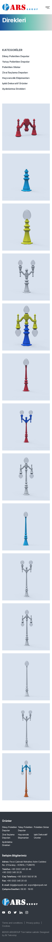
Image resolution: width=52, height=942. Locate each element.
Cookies (6, 926)
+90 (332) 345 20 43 (17, 880)
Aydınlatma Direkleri (13, 89)
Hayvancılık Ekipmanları (15, 78)
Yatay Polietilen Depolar (16, 62)
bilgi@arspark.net (18, 885)
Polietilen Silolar (11, 67)
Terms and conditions (12, 923)
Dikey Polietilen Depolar (15, 56)
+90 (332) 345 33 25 (12, 872)
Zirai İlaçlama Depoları (15, 72)
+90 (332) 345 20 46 (21, 869)
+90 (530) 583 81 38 (27, 876)
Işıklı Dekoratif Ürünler (15, 83)
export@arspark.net (37, 885)
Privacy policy (33, 923)
